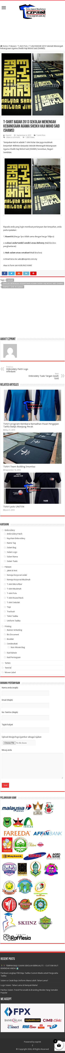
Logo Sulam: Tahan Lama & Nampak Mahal (19, 985)
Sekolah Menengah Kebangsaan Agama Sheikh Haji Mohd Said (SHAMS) (33, 284)
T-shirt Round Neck (15, 598)
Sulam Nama (12, 556)
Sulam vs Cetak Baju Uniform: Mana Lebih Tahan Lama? (24, 980)
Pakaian (12, 46)
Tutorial (8, 668)
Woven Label (10, 672)
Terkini (7, 663)
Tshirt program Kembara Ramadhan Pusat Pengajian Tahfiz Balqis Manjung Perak (31, 425)
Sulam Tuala (12, 561)
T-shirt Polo (23, 46)
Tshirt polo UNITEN (13, 506)
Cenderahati (12, 644)
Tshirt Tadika (12, 616)
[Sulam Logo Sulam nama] (32, 11)
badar (10, 280)
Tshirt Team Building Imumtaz (19, 466)
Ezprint (8, 135)
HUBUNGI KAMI (25, 265)
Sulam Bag (11, 547)
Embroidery (10, 530)
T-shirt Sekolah (13, 602)
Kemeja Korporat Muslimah (18, 579)
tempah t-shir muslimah (13, 287)
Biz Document (13, 634)
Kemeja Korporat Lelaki (17, 575)
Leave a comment (13, 137)
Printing (8, 626)
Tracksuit (11, 611)
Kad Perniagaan (14, 657)
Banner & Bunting (14, 630)
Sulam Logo (12, 552)
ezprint (38, 1042)
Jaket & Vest (12, 570)
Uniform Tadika (13, 621)
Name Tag (11, 543)
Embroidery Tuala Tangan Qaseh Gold (44, 376)
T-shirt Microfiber (14, 584)
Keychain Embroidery (16, 538)
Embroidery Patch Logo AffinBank (17, 369)
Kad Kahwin (12, 653)
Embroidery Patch (14, 534)
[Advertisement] (32, 30)
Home (5, 46)
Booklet (10, 639)
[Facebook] (32, 1045)
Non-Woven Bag (18, 647)
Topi (9, 607)
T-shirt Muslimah (14, 589)
